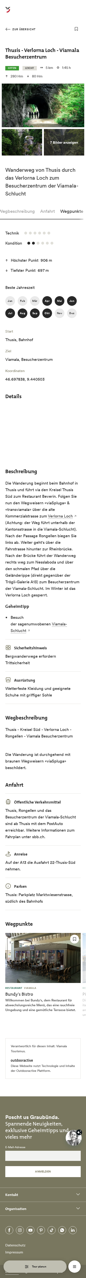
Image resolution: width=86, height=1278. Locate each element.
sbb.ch (38, 836)
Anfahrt (47, 211)
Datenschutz (15, 1245)
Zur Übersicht (23, 29)
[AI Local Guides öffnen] (74, 1138)
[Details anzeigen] (79, 1132)
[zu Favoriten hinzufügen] (76, 29)
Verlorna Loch (60, 516)
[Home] (7, 12)
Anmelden (43, 1171)
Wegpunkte (71, 211)
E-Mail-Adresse (15, 1147)
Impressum (14, 1252)
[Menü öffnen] (74, 1266)
